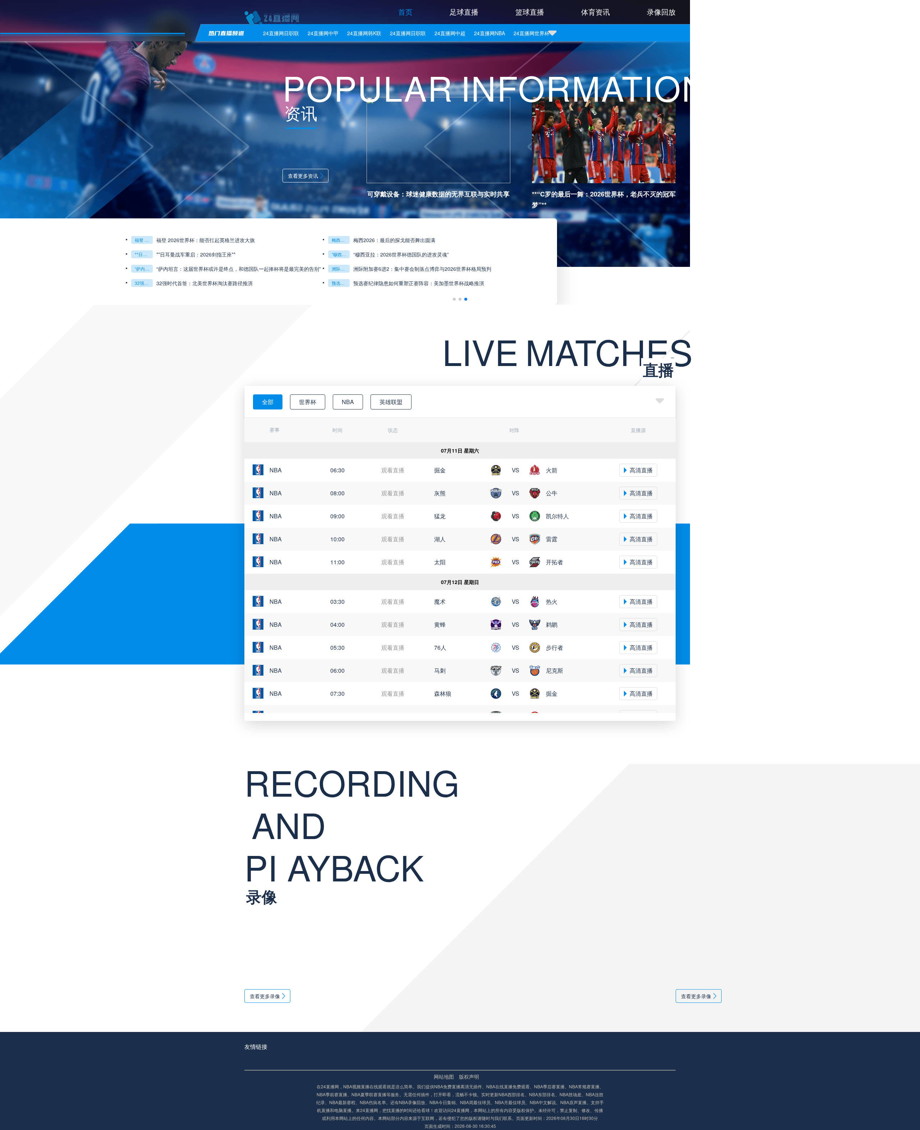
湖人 (440, 539)
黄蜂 (440, 624)
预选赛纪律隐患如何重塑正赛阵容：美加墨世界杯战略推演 (341, 283)
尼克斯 (554, 670)
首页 (405, 11)
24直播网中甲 (323, 33)
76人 (440, 647)
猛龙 (440, 516)
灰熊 (440, 493)
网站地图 (444, 1076)
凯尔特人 (557, 516)
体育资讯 (595, 11)
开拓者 (554, 562)
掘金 (440, 470)
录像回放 (661, 11)
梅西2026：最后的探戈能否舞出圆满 (341, 240)
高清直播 (641, 470)
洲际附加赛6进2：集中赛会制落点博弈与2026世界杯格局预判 (341, 268)
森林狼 (442, 693)
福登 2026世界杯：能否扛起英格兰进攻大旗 (144, 240)
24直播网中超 (449, 33)
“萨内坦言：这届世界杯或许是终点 (144, 268)
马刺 (440, 670)
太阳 (440, 562)
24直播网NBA (489, 33)
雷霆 (551, 539)
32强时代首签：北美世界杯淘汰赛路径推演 (144, 283)
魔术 (440, 601)
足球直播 (464, 11)
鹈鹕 (551, 624)
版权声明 (469, 1076)
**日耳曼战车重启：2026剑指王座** (144, 254)
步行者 (554, 647)
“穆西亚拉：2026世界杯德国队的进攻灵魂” (341, 254)
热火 (551, 601)
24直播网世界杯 (531, 33)
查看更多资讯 (303, 175)
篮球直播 (529, 11)
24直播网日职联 (281, 33)
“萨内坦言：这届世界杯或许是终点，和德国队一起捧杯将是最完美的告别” (238, 268)
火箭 (551, 470)
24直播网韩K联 (364, 33)
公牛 (551, 493)
